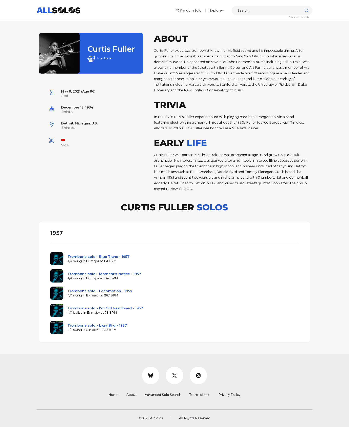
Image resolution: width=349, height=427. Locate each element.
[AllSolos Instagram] (198, 375)
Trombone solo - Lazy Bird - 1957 (97, 325)
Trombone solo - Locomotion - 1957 (99, 291)
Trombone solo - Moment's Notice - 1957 (104, 274)
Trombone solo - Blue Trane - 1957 (98, 257)
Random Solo (190, 10)
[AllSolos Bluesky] (151, 375)
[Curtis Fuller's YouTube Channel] (63, 140)
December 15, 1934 (77, 107)
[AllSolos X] (174, 375)
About (131, 395)
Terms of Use (199, 395)
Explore (215, 10)
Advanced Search (299, 16)
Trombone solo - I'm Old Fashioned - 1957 (105, 308)
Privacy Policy (229, 395)
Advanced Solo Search (163, 395)
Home (113, 395)
